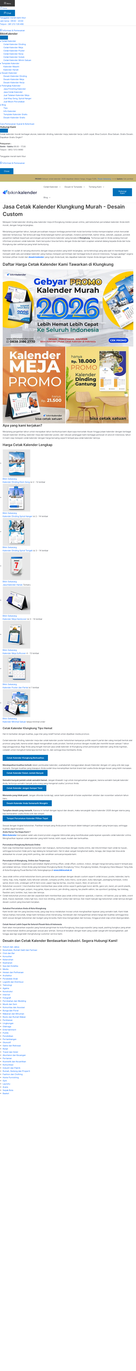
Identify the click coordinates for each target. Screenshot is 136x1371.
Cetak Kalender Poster (14, 50)
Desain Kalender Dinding (15, 76)
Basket (6, 1093)
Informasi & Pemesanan (13, 30)
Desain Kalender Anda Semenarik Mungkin (27, 803)
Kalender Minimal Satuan (14, 721)
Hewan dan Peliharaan (13, 972)
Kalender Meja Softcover (14, 653)
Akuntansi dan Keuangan (14, 1055)
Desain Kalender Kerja (13, 82)
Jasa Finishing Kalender (14, 89)
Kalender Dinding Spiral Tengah (18, 550)
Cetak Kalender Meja (13, 47)
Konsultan (7, 956)
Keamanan (7, 963)
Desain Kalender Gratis (14, 117)
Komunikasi (8, 1064)
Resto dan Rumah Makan (14, 1017)
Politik (5, 1033)
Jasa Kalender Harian (13, 584)
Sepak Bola (8, 1090)
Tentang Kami (95, 187)
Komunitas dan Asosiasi (14, 1007)
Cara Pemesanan (8, 124)
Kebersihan (8, 959)
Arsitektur (7, 975)
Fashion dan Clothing (13, 1074)
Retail (5, 1049)
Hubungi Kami (122, 192)
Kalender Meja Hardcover (15, 619)
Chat (8, 13)
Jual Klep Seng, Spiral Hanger (17, 98)
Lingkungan (8, 1023)
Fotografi (7, 998)
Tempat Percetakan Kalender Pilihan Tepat (27, 818)
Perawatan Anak (10, 978)
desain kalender (36, 257)
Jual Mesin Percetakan (14, 101)
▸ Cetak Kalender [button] (8, 41)
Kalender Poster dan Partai (15, 687)
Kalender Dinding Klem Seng (16, 482)
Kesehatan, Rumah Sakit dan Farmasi (20, 950)
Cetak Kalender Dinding (14, 44)
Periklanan (8, 1020)
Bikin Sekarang (10, 479)
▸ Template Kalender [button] (9, 63)
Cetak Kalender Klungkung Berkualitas (25, 758)
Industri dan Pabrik (11, 1068)
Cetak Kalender (51, 187)
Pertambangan (9, 1039)
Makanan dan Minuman (13, 1013)
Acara (5, 1087)
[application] (59, 187)
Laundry (6, 1084)
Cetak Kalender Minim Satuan (17, 60)
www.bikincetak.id (63, 870)
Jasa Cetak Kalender (13, 92)
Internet (6, 994)
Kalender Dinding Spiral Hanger (17, 516)
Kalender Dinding (128, 179)
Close (6, 171)
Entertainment (9, 1029)
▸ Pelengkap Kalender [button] (10, 85)
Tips (5, 108)
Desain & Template (73, 187)
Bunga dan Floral (10, 1010)
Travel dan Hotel (10, 1052)
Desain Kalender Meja (13, 79)
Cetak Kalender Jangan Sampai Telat (24, 788)
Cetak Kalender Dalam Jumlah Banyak (25, 773)
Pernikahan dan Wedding (14, 1001)
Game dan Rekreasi (12, 1045)
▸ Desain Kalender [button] (8, 73)
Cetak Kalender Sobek (13, 57)
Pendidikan (8, 1036)
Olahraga (7, 1026)
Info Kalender (9, 111)
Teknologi (7, 985)
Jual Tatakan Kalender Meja (16, 95)
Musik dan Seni (10, 1004)
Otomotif (7, 1042)
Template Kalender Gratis (15, 114)
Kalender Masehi (11, 66)
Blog (46, 197)
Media (5, 969)
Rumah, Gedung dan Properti (16, 1071)
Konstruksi (8, 991)
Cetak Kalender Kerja (13, 54)
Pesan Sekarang (83, 179)
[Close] (4, 38)
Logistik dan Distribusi (13, 982)
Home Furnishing (11, 1077)
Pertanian (7, 1058)
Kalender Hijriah (11, 69)
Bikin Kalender (10, 835)
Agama (6, 988)
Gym (5, 1080)
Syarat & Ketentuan (25, 124)
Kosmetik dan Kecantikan (14, 1061)
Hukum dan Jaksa (11, 947)
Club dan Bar (9, 953)
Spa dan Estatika (10, 966)
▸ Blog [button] (3, 105)
